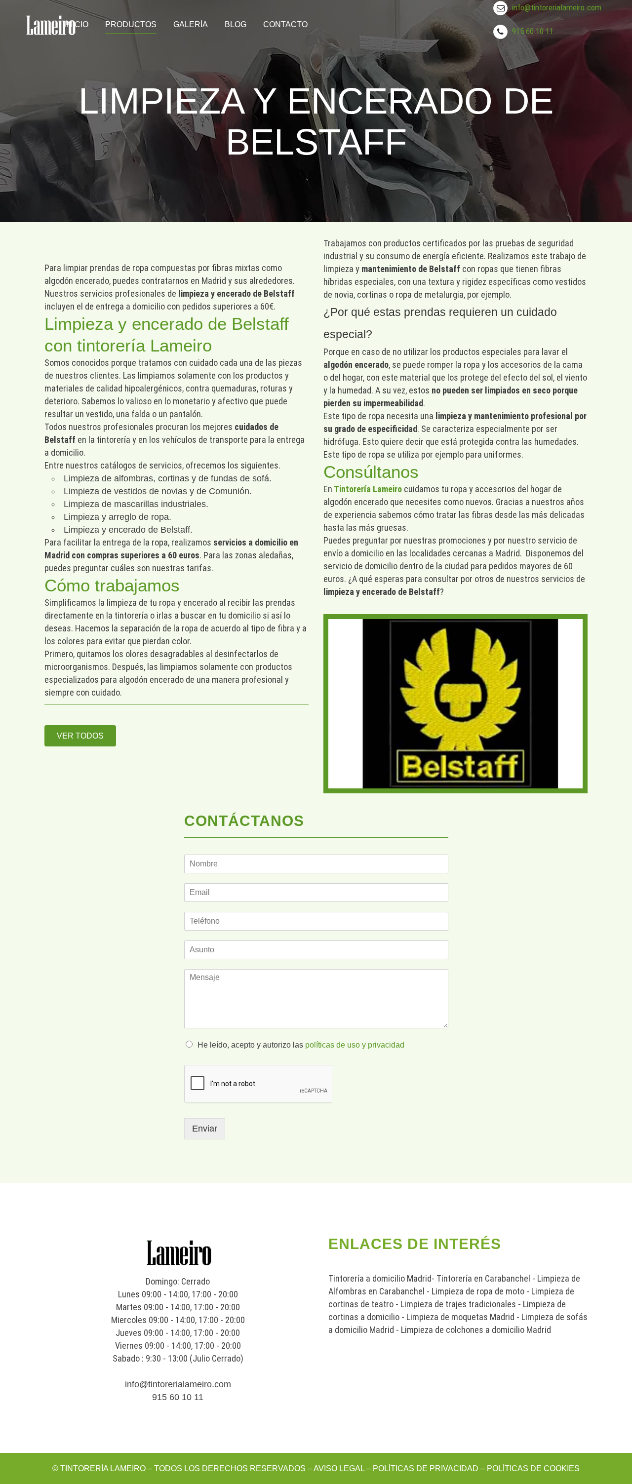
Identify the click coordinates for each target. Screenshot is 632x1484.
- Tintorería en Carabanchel (481, 1278)
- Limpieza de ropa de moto (474, 1291)
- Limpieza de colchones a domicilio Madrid (472, 1330)
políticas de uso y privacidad (354, 1045)
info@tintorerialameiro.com (556, 7)
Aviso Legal (339, 1468)
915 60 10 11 (532, 31)
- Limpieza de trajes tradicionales (455, 1304)
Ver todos (80, 736)
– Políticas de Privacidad (421, 1468)
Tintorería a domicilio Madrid (380, 1278)
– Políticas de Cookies (529, 1468)
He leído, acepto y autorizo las (301, 1045)
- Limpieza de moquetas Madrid (456, 1317)
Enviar (204, 1128)
